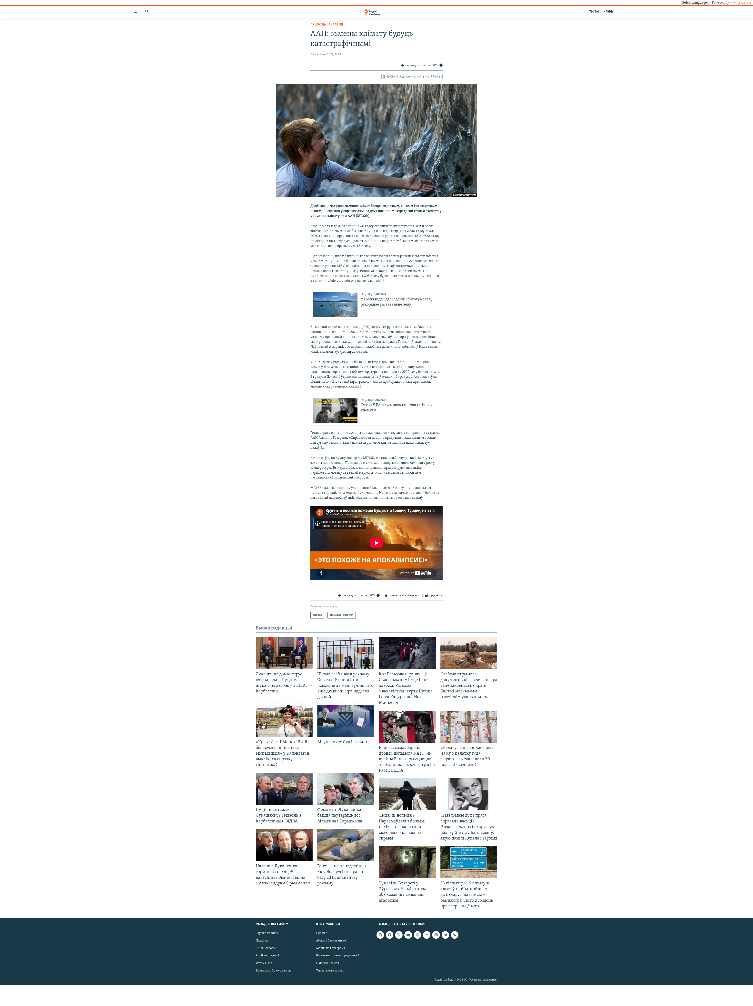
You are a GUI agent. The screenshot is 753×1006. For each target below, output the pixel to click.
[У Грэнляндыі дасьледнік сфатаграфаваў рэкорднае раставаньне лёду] (335, 304)
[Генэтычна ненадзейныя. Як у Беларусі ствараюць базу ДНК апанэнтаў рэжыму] (345, 845)
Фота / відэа (264, 963)
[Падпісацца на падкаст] (417, 935)
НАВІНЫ (609, 11)
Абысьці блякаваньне (331, 940)
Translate (744, 3)
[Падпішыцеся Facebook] (389, 935)
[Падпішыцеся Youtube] (408, 935)
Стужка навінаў (267, 933)
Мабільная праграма (330, 948)
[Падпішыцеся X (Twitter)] (399, 935)
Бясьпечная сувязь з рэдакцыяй (338, 955)
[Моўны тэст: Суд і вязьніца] (345, 721)
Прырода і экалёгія (326, 24)
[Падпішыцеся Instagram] (436, 935)
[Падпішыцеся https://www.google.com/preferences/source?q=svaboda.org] (380, 935)
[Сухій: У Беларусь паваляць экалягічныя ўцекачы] (335, 410)
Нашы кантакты (327, 963)
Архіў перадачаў (267, 955)
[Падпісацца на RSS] (454, 935)
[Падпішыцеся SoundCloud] (426, 935)
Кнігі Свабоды (266, 948)
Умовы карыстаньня (330, 970)
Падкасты (262, 940)
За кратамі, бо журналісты (274, 970)
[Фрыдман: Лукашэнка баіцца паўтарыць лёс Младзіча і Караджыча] (345, 789)
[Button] (410, 65)
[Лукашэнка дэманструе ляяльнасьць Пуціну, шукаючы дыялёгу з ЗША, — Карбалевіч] (284, 653)
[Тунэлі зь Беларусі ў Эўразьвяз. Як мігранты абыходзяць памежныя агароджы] (407, 862)
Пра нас (321, 933)
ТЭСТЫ (594, 11)
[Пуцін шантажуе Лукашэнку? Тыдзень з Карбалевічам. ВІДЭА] (284, 789)
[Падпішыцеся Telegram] (445, 935)
